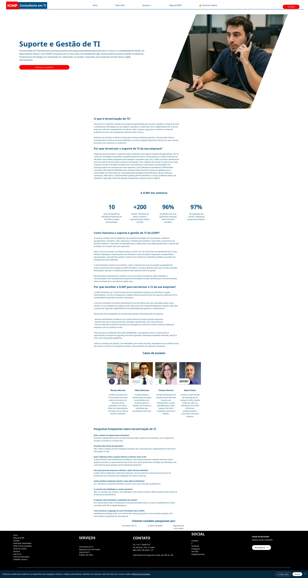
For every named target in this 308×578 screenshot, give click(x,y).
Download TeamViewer (22, 543)
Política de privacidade (22, 546)
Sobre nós (17, 554)
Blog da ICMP (18, 538)
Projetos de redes (86, 555)
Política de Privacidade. (141, 574)
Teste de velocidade (21, 557)
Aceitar (297, 574)
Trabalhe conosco (20, 559)
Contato (16, 540)
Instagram (195, 549)
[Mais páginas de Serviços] (151, 5)
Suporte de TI (84, 552)
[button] (261, 547)
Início (15, 535)
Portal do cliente (19, 549)
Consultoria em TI (86, 547)
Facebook (195, 546)
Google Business (198, 554)
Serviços (16, 551)
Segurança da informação (89, 549)
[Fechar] (305, 574)
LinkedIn (194, 541)
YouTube (194, 551)
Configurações (283, 574)
